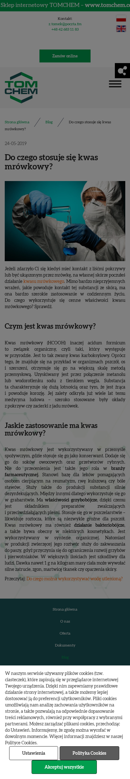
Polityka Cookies (89, 753)
